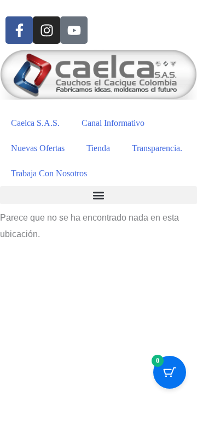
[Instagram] (46, 30)
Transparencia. (157, 148)
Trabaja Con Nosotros (49, 173)
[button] (98, 195)
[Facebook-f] (19, 30)
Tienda (98, 148)
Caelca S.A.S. (35, 123)
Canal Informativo (113, 123)
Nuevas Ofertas (38, 148)
